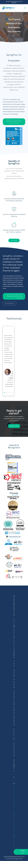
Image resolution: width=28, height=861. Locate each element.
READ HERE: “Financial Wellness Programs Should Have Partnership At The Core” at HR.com (14, 121)
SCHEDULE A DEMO (14, 426)
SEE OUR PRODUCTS (9, 303)
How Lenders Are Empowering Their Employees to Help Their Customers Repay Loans (14, 296)
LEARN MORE (14, 240)
